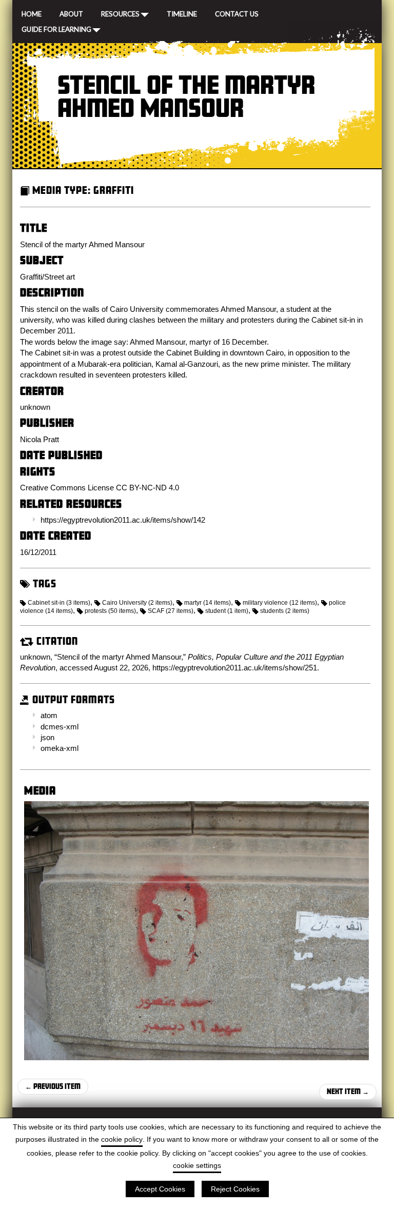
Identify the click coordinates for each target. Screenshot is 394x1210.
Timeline (182, 13)
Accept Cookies (160, 1189)
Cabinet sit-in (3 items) (59, 602)
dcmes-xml (59, 726)
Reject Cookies (235, 1189)
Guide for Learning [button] (56, 28)
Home (32, 13)
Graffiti (113, 190)
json (47, 737)
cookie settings (197, 1165)
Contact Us (237, 13)
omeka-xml (59, 748)
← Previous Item (53, 1086)
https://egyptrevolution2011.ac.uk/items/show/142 (123, 519)
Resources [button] (120, 13)
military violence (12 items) (280, 602)
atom (49, 715)
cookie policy (122, 1139)
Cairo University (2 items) (137, 602)
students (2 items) (284, 610)
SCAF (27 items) (170, 610)
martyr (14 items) (207, 602)
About (71, 13)
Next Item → (348, 1091)
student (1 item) (226, 610)
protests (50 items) (110, 610)
